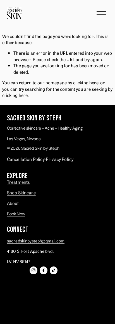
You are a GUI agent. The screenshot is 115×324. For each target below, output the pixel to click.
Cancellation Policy (26, 159)
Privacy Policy (59, 159)
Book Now (16, 213)
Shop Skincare (21, 192)
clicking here (86, 82)
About (13, 203)
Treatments (18, 182)
